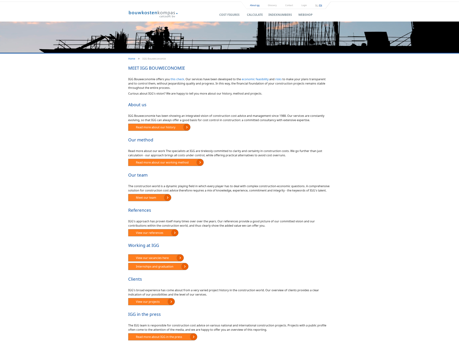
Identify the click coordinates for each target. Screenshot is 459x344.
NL (316, 5)
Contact (289, 5)
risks (278, 79)
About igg (254, 5)
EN (320, 5)
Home (131, 58)
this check (177, 79)
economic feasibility (255, 79)
